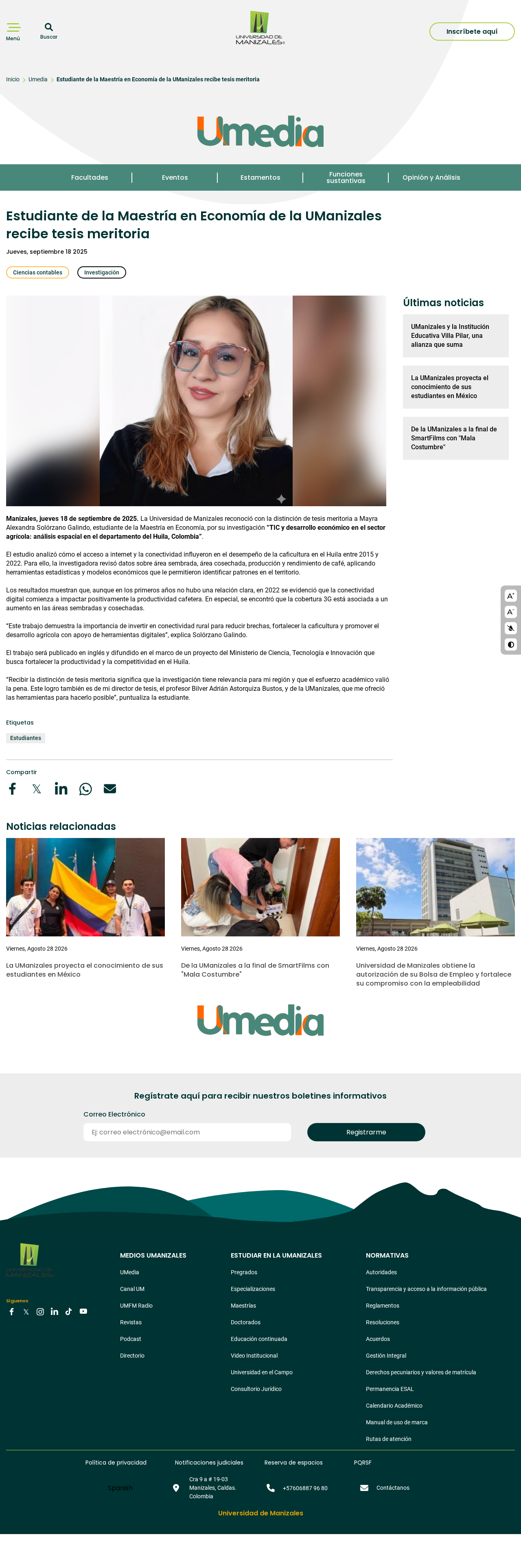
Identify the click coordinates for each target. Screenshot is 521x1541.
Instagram (40, 1311)
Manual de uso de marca (397, 1422)
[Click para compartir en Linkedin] (61, 789)
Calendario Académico (394, 1405)
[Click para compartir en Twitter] (36, 789)
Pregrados (244, 1272)
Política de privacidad (116, 1462)
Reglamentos (382, 1305)
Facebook (12, 1311)
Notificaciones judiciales (209, 1462)
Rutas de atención (389, 1439)
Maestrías (243, 1305)
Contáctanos (393, 1487)
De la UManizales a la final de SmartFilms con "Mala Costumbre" (454, 438)
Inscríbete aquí (472, 31)
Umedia (38, 79)
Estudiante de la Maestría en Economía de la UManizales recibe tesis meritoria (158, 79)
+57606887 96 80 (305, 1488)
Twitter (26, 1311)
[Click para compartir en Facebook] (12, 789)
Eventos (175, 177)
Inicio (13, 79)
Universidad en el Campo (262, 1372)
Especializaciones (253, 1289)
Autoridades (381, 1272)
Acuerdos (378, 1339)
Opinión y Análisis (431, 177)
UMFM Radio (136, 1305)
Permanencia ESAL (390, 1389)
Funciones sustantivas (346, 177)
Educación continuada (259, 1339)
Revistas (131, 1322)
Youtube (83, 1311)
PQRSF (363, 1462)
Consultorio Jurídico (256, 1389)
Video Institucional (254, 1355)
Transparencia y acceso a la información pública (426, 1289)
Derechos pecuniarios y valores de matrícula (421, 1372)
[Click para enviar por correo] (110, 789)
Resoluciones (382, 1322)
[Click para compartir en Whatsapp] (85, 789)
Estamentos (260, 177)
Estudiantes (25, 738)
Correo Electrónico (114, 1114)
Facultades (89, 177)
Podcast (130, 1339)
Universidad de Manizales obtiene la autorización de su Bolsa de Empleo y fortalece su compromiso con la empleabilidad (433, 974)
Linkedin (54, 1311)
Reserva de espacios (294, 1462)
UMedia (129, 1272)
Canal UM (132, 1289)
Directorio (132, 1355)
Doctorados (245, 1322)
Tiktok (68, 1311)
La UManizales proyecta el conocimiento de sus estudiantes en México (449, 387)
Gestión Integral (386, 1355)
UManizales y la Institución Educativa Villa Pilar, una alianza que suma (450, 335)
